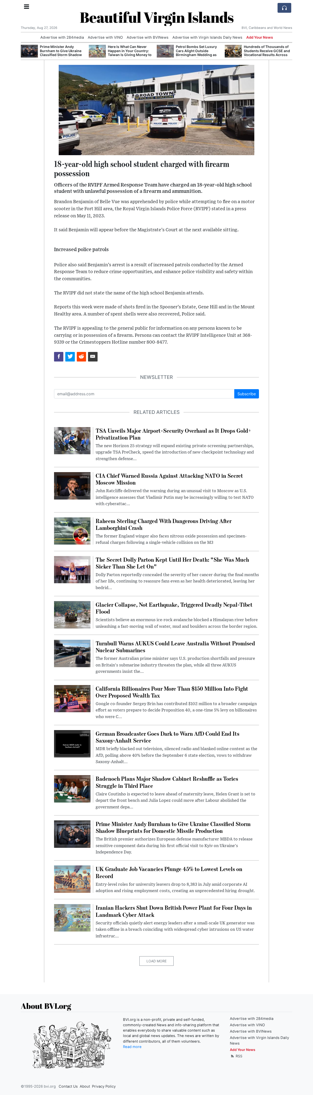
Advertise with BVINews (147, 37)
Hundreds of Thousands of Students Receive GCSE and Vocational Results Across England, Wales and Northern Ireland (267, 55)
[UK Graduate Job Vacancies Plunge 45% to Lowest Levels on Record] (72, 878)
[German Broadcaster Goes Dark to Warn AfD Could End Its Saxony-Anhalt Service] (72, 743)
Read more (132, 1047)
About (85, 1086)
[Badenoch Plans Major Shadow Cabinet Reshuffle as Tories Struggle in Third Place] (72, 788)
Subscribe (246, 393)
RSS (238, 1056)
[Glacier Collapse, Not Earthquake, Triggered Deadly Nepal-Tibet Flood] (72, 614)
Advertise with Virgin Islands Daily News (207, 37)
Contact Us (68, 1086)
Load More (156, 961)
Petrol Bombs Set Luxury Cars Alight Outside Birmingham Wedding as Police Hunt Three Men (196, 53)
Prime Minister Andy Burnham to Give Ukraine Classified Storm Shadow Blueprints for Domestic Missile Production (61, 55)
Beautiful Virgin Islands (157, 17)
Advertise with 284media (62, 37)
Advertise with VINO (105, 37)
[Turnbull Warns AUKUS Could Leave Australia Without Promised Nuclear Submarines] (72, 653)
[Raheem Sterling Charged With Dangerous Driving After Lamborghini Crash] (72, 530)
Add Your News (259, 37)
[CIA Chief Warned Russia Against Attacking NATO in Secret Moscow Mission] (72, 485)
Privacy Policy (104, 1086)
